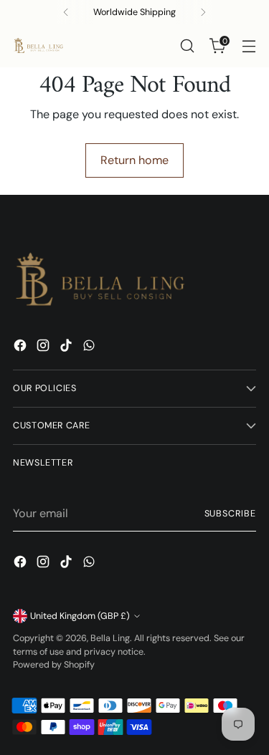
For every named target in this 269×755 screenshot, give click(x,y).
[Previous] (66, 12)
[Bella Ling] (38, 46)
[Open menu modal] (248, 46)
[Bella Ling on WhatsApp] (90, 347)
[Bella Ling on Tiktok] (67, 347)
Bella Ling (110, 638)
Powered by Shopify (54, 664)
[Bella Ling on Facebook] (21, 347)
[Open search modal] (187, 46)
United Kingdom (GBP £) (80, 616)
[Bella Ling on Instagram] (44, 347)
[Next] (203, 12)
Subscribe (230, 513)
